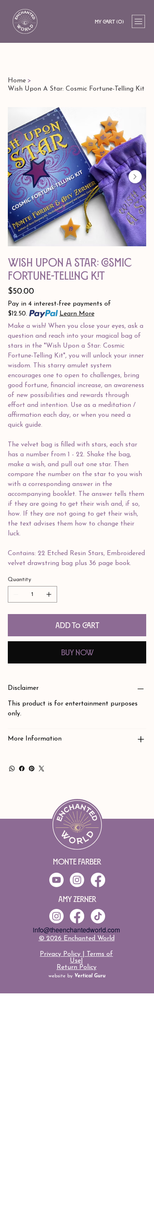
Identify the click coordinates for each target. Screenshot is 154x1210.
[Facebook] (22, 768)
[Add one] (49, 594)
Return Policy (77, 967)
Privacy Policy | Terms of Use (76, 957)
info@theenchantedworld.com (76, 929)
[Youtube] (56, 880)
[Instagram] (56, 916)
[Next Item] (135, 176)
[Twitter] (41, 768)
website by (77, 976)
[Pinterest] (32, 768)
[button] (109, 22)
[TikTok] (98, 916)
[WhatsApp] (12, 768)
